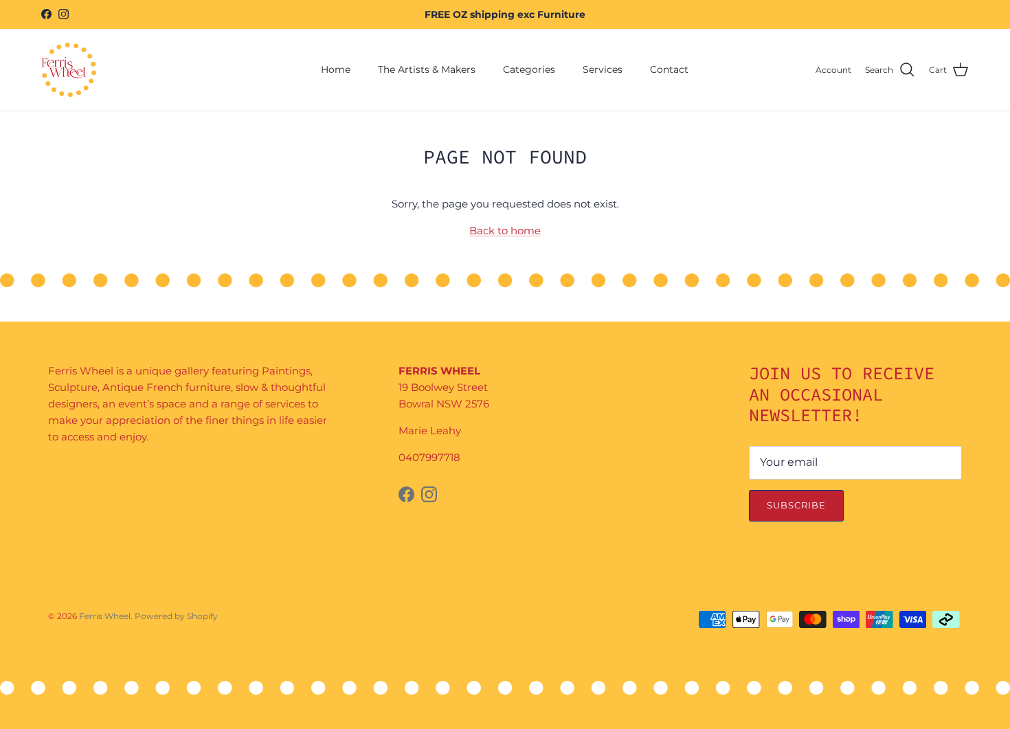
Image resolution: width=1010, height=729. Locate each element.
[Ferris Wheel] (68, 70)
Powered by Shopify (176, 616)
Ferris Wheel (105, 616)
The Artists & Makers (426, 69)
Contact (669, 69)
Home (335, 69)
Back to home (505, 230)
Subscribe (796, 505)
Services (602, 69)
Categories (529, 69)
